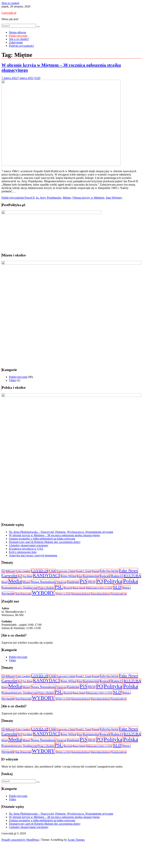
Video (12, 380)
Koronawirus (91, 575)
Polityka (113, 581)
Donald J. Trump (83, 571)
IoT (20, 576)
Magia (4, 582)
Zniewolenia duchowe (100, 593)
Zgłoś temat (16, 42)
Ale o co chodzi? (19, 39)
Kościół (105, 576)
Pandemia (73, 581)
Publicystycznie (18, 35)
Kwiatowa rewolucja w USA (26, 548)
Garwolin (9, 575)
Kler (79, 575)
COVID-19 (39, 571)
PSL (59, 587)
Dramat (95, 571)
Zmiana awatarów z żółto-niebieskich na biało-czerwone (42, 538)
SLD (117, 587)
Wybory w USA (63, 593)
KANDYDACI (46, 575)
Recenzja (68, 587)
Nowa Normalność (43, 582)
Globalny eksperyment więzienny (28, 545)
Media (15, 581)
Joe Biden (27, 576)
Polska (130, 581)
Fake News (128, 570)
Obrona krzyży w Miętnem (88, 197)
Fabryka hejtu (109, 571)
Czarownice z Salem (66, 571)
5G (3, 571)
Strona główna (17, 32)
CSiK (52, 571)
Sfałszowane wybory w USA (99, 587)
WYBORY (43, 593)
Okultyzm (61, 582)
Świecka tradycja (118, 593)
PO (99, 581)
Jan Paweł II (27, 197)
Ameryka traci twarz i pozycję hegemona (33, 555)
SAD (37, 78)
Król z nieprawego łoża (22, 552)
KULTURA (132, 576)
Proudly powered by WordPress (20, 839)
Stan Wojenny (114, 197)
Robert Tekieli (79, 588)
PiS (83, 581)
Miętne (67, 197)
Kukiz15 (117, 576)
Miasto (26, 582)
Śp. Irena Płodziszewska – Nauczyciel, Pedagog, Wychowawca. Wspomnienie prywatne (61, 531)
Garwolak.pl (8, 12)
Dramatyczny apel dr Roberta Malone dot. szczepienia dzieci (44, 542)
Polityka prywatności (21, 45)
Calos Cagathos (23, 571)
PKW (91, 581)
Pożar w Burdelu (46, 587)
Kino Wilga (68, 576)
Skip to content (10, 3)
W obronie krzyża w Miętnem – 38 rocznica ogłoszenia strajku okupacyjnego (54, 535)
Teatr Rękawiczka (23, 593)
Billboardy (10, 571)
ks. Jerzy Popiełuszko (48, 197)
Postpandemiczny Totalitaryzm (19, 587)
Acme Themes (76, 839)
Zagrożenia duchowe (81, 593)
